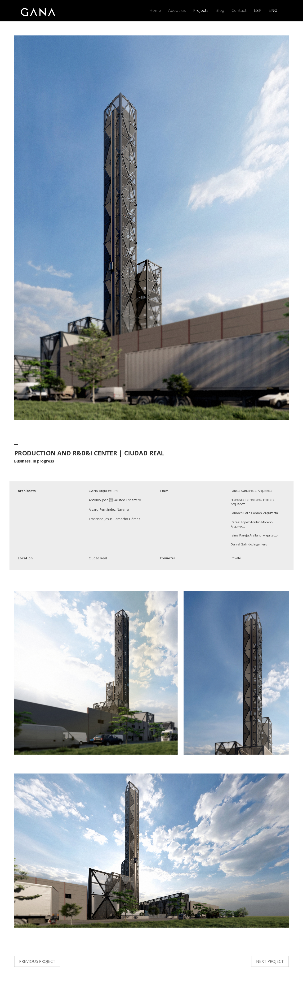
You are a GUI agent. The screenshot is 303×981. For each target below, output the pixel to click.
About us (177, 10)
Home (155, 10)
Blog (219, 10)
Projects (200, 10)
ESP (258, 10)
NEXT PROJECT (270, 961)
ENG (273, 10)
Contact (239, 10)
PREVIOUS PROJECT (37, 961)
